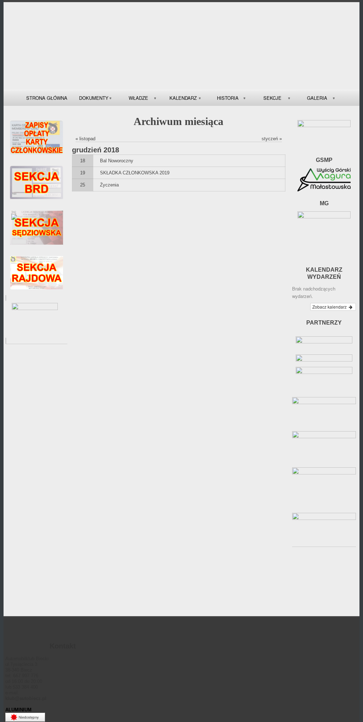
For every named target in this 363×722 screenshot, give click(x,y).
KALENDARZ (183, 97)
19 (82, 172)
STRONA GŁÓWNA (46, 97)
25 (82, 185)
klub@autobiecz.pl (25, 698)
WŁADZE (138, 97)
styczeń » (272, 138)
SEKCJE (272, 97)
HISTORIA (228, 97)
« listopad (85, 138)
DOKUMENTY (93, 97)
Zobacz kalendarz (330, 307)
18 (82, 160)
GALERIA (317, 97)
